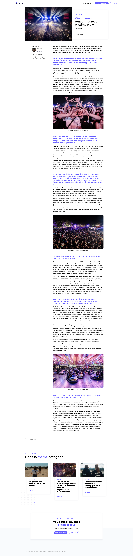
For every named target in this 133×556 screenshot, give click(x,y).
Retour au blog (87, 3)
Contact (64, 551)
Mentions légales (29, 551)
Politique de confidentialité (40, 551)
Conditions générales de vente (54, 551)
